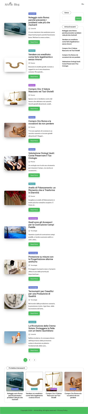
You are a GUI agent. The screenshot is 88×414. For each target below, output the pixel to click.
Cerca (66, 13)
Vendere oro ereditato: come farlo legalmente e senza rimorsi (40, 57)
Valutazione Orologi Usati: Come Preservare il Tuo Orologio (41, 155)
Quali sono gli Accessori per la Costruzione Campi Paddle (41, 224)
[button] (34, 360)
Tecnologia (33, 218)
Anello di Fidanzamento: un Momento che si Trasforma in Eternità (42, 190)
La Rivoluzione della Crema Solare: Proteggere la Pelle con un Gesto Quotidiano (42, 328)
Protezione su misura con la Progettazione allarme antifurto (40, 259)
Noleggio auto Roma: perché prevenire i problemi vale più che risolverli (39, 21)
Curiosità (32, 14)
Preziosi (32, 51)
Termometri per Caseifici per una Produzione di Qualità (41, 293)
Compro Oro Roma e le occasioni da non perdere (41, 122)
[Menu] (83, 4)
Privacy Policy (62, 410)
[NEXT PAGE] (34, 360)
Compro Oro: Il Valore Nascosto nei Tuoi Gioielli (41, 90)
